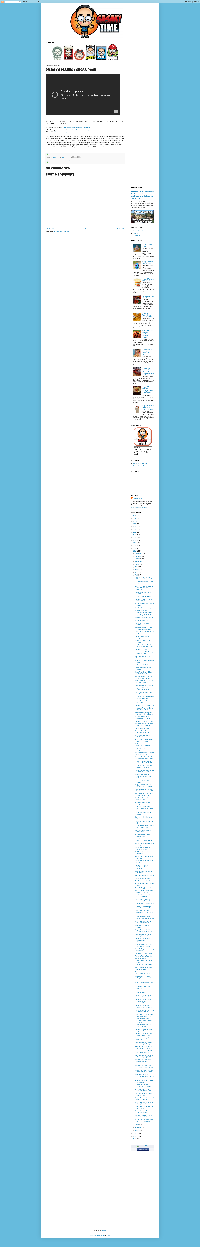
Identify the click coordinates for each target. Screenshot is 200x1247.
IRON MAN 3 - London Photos (144, 903)
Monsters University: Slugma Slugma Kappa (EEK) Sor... (144, 1056)
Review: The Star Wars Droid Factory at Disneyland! (144, 1120)
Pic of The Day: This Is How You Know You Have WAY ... (144, 790)
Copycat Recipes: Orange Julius (148, 279)
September (138, 561)
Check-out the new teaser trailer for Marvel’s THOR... (144, 762)
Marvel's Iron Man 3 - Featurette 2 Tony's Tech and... (143, 960)
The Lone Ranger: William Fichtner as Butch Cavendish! (143, 1001)
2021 (135, 529)
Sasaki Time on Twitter (140, 463)
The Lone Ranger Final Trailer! (144, 956)
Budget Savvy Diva (139, 231)
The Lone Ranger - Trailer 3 (143, 878)
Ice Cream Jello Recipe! (142, 665)
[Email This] (71, 157)
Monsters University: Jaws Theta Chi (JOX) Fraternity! (144, 1066)
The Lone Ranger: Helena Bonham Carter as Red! (143, 996)
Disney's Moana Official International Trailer (147, 352)
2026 (135, 516)
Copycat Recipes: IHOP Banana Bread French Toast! (144, 930)
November (138, 556)
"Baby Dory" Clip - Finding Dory (148, 262)
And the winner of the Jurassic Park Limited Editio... (144, 826)
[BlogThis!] (73, 157)
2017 (135, 540)
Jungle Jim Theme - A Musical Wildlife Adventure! (144, 708)
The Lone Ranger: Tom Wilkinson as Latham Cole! (144, 1006)
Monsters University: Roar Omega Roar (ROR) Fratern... (143, 1061)
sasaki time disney (64, 160)
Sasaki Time (56, 157)
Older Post (120, 228)
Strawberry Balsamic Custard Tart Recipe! (144, 582)
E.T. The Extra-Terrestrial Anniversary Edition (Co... (143, 900)
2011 (135, 1136)
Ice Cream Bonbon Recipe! (143, 596)
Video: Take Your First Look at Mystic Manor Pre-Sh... (144, 794)
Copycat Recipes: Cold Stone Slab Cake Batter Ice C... (144, 1015)
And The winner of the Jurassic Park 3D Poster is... (144, 895)
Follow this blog (143, 1149)
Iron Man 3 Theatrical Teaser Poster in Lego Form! (144, 1034)
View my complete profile (139, 507)
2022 (135, 527)
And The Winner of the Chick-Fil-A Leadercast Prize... (144, 677)
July (136, 567)
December (138, 553)
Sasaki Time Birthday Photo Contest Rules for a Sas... (143, 672)
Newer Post (49, 228)
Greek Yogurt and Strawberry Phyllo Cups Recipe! (144, 740)
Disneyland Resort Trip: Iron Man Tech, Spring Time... (143, 1090)
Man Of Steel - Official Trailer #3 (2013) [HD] (144, 968)
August (137, 564)
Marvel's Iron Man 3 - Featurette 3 (141, 701)
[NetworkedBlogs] (143, 1146)
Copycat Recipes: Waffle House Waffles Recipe (148, 315)
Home (85, 228)
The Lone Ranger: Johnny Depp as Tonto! (143, 991)
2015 (135, 545)
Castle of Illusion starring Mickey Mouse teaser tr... (143, 1085)
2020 (135, 532)
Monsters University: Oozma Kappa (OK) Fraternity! (143, 1043)
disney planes (55, 160)
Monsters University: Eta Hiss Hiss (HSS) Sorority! (144, 1051)
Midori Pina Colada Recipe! (143, 620)
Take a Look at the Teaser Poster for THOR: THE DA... (144, 839)
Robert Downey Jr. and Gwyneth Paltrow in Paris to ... (144, 1076)
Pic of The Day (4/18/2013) (143, 888)
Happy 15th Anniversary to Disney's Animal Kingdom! (144, 785)
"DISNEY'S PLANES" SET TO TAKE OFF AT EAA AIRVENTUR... (144, 587)
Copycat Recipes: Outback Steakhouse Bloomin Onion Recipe (148, 334)
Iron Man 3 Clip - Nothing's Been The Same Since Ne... (144, 645)
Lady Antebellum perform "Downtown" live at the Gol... (144, 578)
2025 (135, 518)
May (136, 572)
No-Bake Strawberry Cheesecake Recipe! (142, 744)
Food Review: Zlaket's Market (144, 953)
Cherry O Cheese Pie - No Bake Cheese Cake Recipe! (144, 907)
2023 (135, 524)
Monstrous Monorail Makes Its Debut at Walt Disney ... (144, 724)
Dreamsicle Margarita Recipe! (144, 617)
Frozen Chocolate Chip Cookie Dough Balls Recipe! (144, 771)
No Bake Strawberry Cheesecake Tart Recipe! (143, 611)
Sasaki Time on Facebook (141, 466)
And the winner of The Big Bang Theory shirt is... (143, 848)
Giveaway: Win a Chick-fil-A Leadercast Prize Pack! (143, 766)
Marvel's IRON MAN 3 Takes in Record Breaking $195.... (144, 628)
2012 (135, 1133)
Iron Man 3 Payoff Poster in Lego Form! (143, 1030)
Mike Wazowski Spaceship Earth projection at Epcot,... (144, 713)
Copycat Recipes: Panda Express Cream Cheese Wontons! (143, 1020)
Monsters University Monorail (144, 685)
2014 (135, 548)
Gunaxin (135, 233)
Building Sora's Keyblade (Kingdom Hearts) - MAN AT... (143, 977)
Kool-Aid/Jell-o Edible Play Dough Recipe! (143, 1094)
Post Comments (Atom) (61, 231)
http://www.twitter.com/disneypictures (81, 130)
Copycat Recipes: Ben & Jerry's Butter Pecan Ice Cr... (144, 1107)
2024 (135, 521)
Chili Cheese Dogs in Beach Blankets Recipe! (144, 736)
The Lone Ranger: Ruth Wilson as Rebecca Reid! (144, 1011)
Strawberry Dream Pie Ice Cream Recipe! (143, 798)
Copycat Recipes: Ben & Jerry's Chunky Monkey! (144, 1098)
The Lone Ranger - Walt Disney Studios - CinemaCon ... (142, 940)
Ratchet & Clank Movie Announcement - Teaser (143, 731)
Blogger (103, 1230)
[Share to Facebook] (77, 157)
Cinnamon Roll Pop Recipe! (143, 965)
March (137, 1125)
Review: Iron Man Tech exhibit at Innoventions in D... (144, 1111)
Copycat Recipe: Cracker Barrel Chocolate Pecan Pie (144, 917)
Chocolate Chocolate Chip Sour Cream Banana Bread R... (144, 808)
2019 (135, 535)
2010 (135, 1139)
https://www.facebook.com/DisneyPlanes (77, 127)
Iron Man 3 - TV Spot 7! (142, 649)
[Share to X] (75, 157)
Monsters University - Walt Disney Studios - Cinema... (144, 935)
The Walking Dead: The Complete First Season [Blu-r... (144, 912)
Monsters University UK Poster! (144, 875)
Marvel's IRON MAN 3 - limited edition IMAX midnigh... (144, 753)
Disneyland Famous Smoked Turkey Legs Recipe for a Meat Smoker (148, 371)
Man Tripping (137, 235)
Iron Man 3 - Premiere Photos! (144, 721)
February (138, 1127)
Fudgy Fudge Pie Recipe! (143, 728)
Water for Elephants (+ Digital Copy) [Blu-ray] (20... (144, 891)
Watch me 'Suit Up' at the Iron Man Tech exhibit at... (144, 1116)
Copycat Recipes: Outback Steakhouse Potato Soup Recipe (148, 389)
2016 (135, 543)
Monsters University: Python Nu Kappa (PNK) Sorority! (144, 1047)
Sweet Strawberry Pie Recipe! (144, 881)
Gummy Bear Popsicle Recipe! (144, 982)
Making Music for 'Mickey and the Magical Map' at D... (144, 681)
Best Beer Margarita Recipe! (143, 608)
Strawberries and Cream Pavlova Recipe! (142, 835)
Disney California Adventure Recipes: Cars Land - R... (143, 717)
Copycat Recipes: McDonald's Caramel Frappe (148, 407)
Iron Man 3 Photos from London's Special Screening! (142, 866)
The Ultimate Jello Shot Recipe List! (148, 297)
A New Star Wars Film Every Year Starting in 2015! (143, 945)
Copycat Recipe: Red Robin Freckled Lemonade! (143, 922)
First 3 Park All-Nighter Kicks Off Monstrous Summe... (143, 693)
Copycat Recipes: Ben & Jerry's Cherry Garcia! (144, 1103)
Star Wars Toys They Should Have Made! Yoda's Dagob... (144, 757)
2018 (135, 537)
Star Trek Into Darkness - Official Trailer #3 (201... (143, 972)
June (136, 569)
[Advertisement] (142, 76)
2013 (135, 551)
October (137, 559)
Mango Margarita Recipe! (143, 615)
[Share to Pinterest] (79, 157)
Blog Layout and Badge (97, 1235)
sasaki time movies (75, 160)
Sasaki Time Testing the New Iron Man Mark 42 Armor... (144, 1071)
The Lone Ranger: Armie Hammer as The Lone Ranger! (142, 986)
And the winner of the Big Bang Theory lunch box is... (144, 844)
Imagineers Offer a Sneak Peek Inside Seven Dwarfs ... (144, 688)
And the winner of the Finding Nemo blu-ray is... (144, 652)
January (137, 1130)
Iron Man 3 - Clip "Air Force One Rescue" (143, 600)
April (136, 575)
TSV (108, 1235)
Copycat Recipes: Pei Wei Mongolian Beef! (143, 1025)
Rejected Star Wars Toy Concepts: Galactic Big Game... (143, 776)
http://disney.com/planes (62, 132)
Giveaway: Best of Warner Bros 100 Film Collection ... (144, 697)
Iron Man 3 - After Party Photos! (144, 705)
